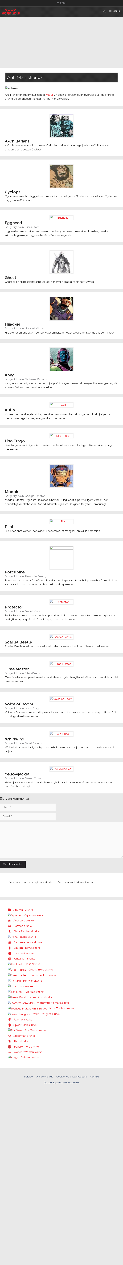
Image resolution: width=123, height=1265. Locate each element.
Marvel (50, 94)
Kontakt (94, 1076)
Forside (28, 1076)
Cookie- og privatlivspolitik (71, 1076)
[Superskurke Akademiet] (11, 11)
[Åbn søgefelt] (104, 11)
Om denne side (44, 1076)
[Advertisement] (61, 40)
